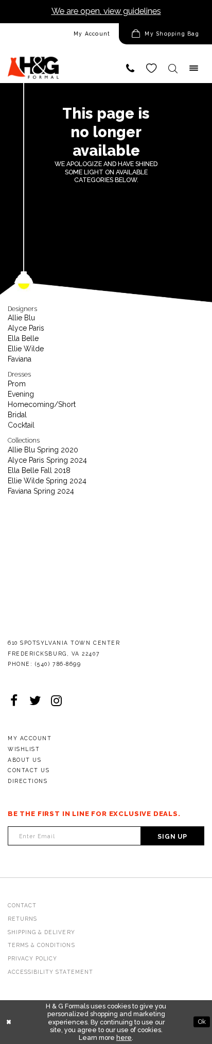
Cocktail (21, 425)
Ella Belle (23, 338)
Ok (202, 1021)
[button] (165, 33)
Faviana (19, 359)
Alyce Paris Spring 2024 (47, 460)
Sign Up (172, 836)
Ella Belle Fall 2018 (39, 470)
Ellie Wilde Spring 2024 (47, 481)
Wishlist (24, 749)
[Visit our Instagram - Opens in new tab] (56, 701)
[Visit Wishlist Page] (151, 67)
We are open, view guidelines (106, 11)
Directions (27, 781)
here (124, 1037)
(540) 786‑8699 (58, 664)
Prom (17, 384)
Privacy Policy (32, 958)
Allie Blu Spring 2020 (43, 450)
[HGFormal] (33, 63)
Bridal (17, 415)
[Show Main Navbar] (193, 67)
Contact (22, 905)
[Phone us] (129, 67)
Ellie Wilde (26, 349)
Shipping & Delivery (41, 932)
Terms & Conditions (41, 945)
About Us (24, 760)
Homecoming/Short (42, 404)
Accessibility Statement (50, 972)
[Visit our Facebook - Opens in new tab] (14, 701)
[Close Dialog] (8, 1022)
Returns (22, 919)
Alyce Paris (26, 328)
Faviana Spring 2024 (41, 491)
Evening (21, 394)
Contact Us (28, 770)
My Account (92, 33)
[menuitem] (59, 33)
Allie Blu (21, 318)
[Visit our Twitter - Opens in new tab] (35, 701)
